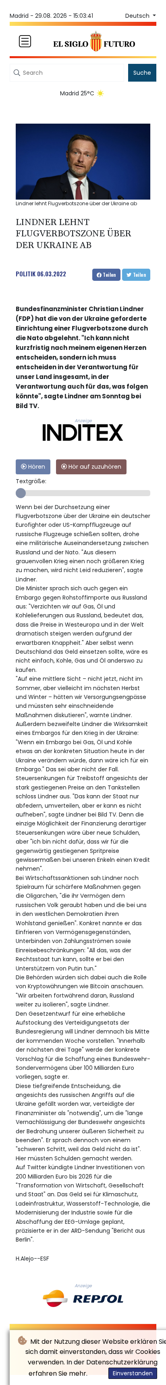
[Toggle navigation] (25, 41)
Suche (142, 73)
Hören (36, 467)
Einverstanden (133, 1373)
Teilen (109, 274)
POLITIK (25, 273)
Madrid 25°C (77, 93)
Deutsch (138, 16)
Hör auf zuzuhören (94, 467)
